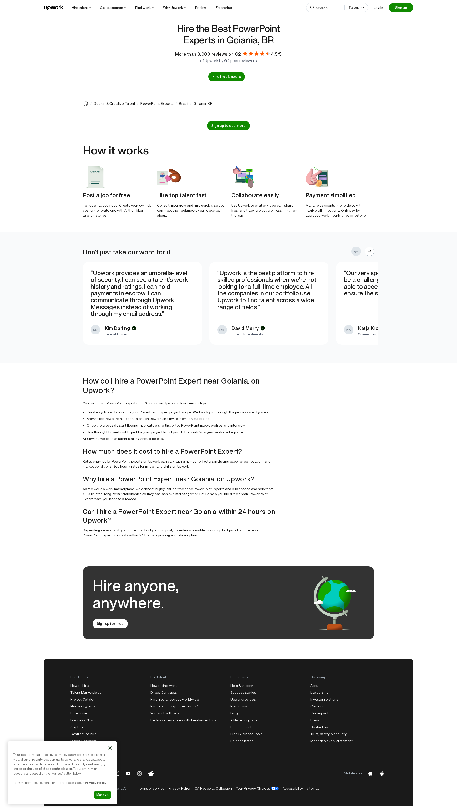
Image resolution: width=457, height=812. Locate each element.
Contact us (319, 727)
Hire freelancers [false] (226, 77)
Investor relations (324, 699)
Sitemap (313, 788)
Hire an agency (82, 706)
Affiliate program (243, 720)
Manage (102, 795)
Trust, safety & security (328, 734)
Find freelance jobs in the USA (174, 706)
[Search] (312, 7)
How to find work (163, 685)
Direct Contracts (83, 741)
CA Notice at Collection (213, 788)
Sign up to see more (228, 126)
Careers (316, 706)
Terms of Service (151, 788)
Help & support (242, 685)
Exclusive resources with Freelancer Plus (183, 720)
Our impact (319, 713)
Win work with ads (164, 713)
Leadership (319, 692)
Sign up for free (110, 624)
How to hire (79, 685)
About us (317, 685)
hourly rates (129, 466)
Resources (239, 706)
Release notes (241, 741)
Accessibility (293, 788)
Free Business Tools (246, 734)
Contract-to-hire (83, 734)
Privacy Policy (180, 788)
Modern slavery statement (331, 741)
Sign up (401, 8)
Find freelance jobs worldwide (174, 699)
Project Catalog (82, 699)
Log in (378, 8)
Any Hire (77, 727)
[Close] (110, 748)
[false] (86, 103)
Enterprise (78, 713)
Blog (234, 713)
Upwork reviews (243, 699)
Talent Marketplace (85, 692)
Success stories (243, 692)
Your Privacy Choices (257, 788)
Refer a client (241, 727)
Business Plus (81, 720)
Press (314, 720)
